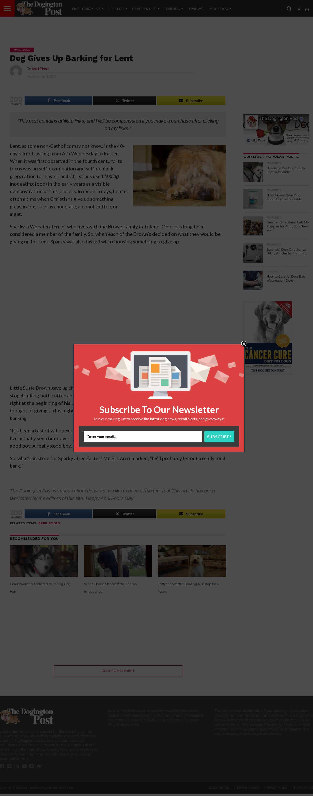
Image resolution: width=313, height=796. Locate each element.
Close (243, 344)
